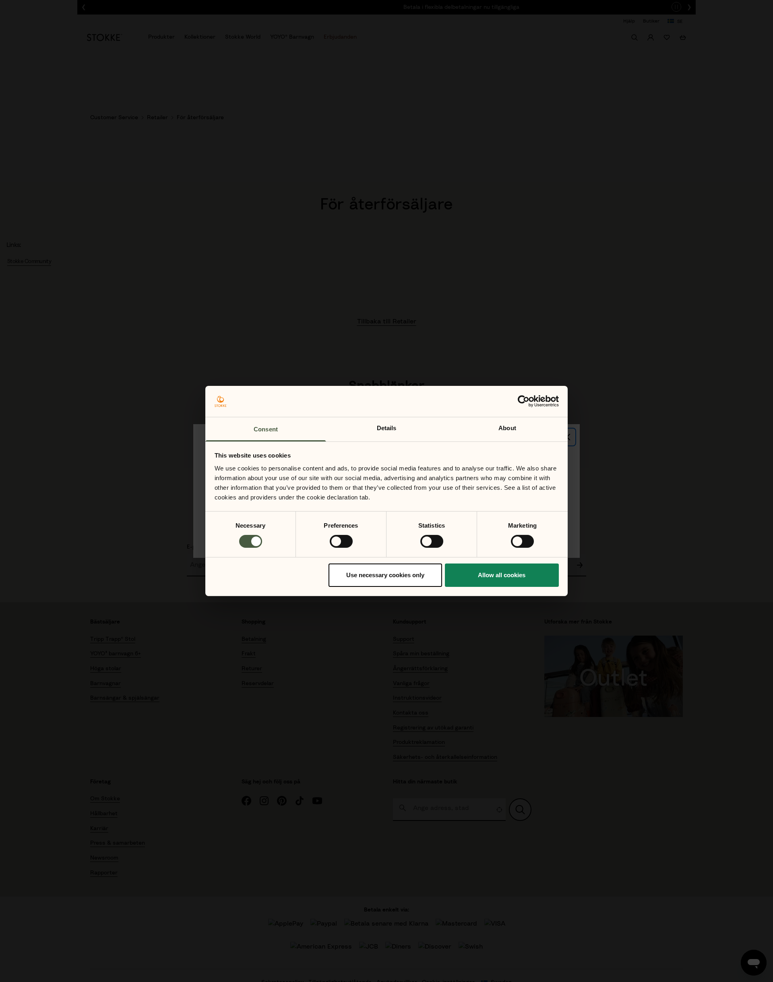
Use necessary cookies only (385, 575)
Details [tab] (387, 428)
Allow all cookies (501, 575)
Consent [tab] (266, 429)
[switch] (341, 541)
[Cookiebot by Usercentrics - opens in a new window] (523, 401)
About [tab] (507, 428)
